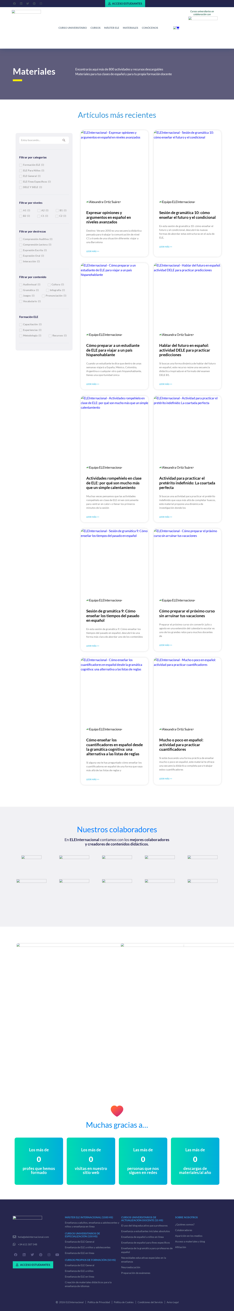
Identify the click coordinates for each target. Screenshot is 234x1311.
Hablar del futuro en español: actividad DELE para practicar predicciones (184, 350)
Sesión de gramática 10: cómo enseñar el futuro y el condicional (187, 214)
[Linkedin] (21, 3)
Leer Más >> (92, 251)
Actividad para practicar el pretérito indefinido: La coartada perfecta (187, 482)
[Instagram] (40, 3)
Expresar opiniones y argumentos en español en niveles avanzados (108, 217)
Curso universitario (72, 27)
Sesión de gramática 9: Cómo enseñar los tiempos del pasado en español (112, 615)
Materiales (130, 27)
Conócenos (150, 27)
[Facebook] (14, 3)
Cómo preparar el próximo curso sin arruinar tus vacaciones (187, 613)
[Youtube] (57, 1255)
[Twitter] (27, 3)
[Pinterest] (34, 3)
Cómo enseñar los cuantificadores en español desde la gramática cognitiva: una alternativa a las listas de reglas (114, 747)
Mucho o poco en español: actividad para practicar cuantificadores (181, 744)
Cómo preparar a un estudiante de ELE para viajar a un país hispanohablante (112, 350)
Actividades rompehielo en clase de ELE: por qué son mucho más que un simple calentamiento (113, 482)
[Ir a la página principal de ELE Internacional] (26, 15)
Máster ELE (111, 27)
